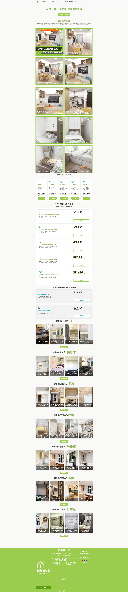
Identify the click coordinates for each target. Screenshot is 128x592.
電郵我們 (84, 551)
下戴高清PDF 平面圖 (64, 14)
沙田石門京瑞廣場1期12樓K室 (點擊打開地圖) (64, 553)
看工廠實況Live (84, 557)
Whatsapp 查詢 (84, 553)
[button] (45, 2)
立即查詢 (42, 198)
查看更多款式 (64, 347)
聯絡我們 (64, 579)
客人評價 (43, 587)
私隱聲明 (84, 562)
